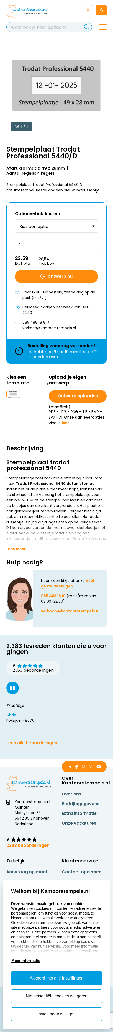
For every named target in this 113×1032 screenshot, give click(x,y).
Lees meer (16, 549)
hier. (66, 422)
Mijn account (88, 10)
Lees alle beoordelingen (31, 742)
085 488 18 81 (53, 595)
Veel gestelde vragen (67, 583)
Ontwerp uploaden (78, 396)
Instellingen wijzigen (57, 1014)
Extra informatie (79, 813)
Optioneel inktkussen (37, 213)
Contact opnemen (81, 871)
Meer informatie (25, 960)
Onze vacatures (79, 823)
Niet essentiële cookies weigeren (57, 996)
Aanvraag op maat (27, 871)
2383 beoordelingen (27, 845)
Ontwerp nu (60, 276)
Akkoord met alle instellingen (57, 978)
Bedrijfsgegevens (80, 803)
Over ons (71, 794)
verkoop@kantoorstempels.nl (70, 611)
